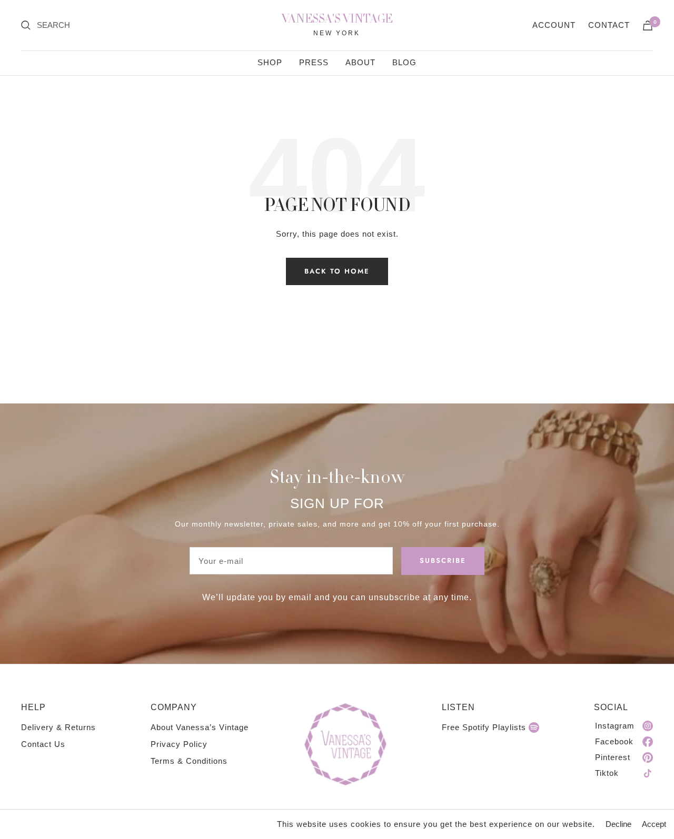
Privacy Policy (179, 744)
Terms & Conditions (189, 760)
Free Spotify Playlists (484, 727)
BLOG (404, 62)
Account (554, 25)
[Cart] (647, 26)
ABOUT (360, 62)
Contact (609, 25)
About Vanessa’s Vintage (200, 727)
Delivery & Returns (58, 727)
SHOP (269, 62)
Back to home (337, 271)
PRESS (314, 62)
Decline (618, 824)
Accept (654, 824)
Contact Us (43, 744)
